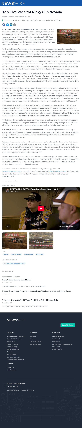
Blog (31, 339)
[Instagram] (17, 386)
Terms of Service (13, 390)
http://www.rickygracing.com (15, 263)
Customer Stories (36, 341)
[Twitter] (11, 386)
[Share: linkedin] (11, 24)
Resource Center (58, 336)
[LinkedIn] (14, 386)
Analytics (10, 352)
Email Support (11, 370)
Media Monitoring (13, 349)
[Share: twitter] (7, 24)
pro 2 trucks (39, 254)
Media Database (12, 344)
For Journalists (57, 339)
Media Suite (11, 341)
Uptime (31, 390)
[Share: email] (14, 24)
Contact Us (10, 367)
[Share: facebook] (3, 24)
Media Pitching (12, 346)
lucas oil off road (16, 254)
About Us (33, 336)
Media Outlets (57, 349)
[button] (78, 3)
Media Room (11, 354)
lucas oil (6, 254)
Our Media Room (35, 344)
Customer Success (13, 357)
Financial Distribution (14, 339)
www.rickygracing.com (11, 171)
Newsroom (56, 341)
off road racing (28, 254)
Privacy (23, 390)
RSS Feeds (56, 346)
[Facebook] (8, 386)
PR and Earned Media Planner (62, 344)
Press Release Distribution (16, 336)
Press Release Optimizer (15, 359)
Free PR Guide (67, 325)
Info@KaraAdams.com (57, 171)
